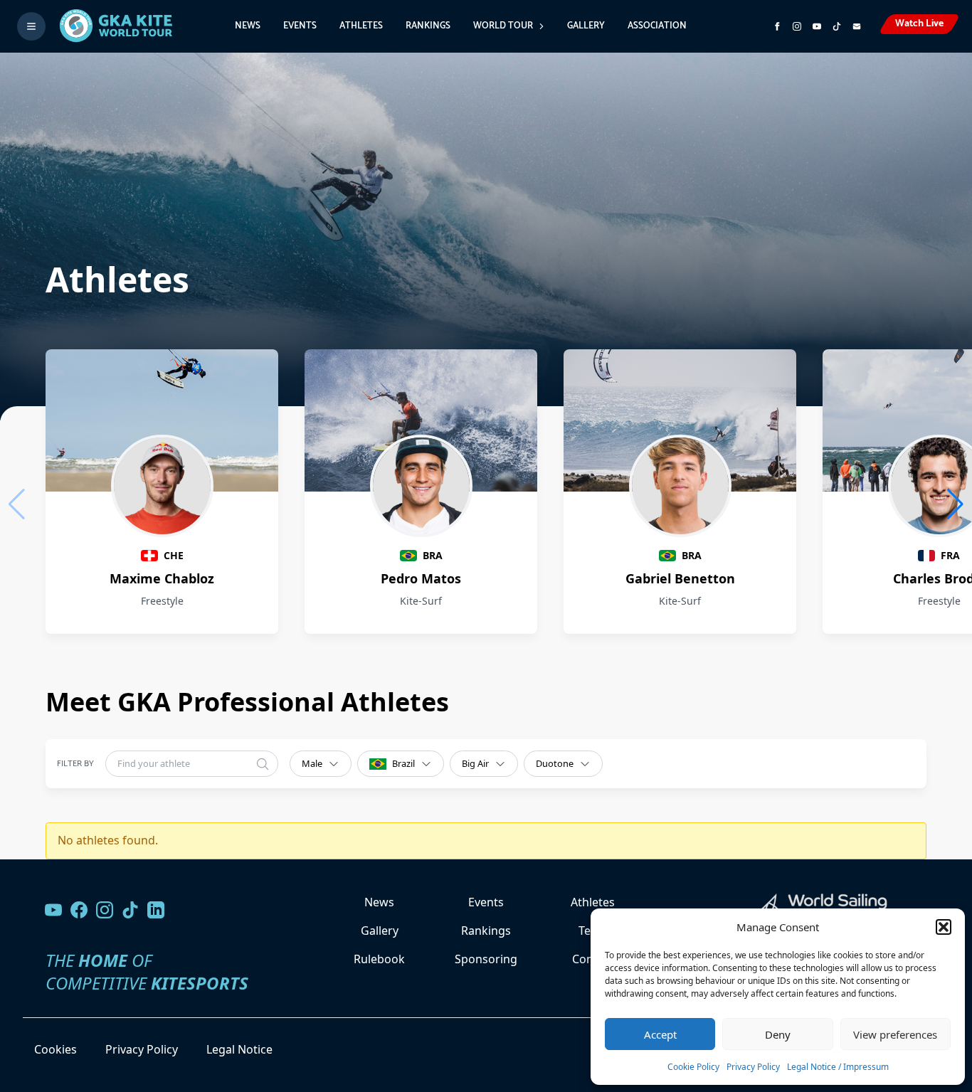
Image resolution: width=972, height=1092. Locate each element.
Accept (660, 1034)
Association (657, 25)
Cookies (55, 1049)
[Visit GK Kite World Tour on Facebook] (777, 26)
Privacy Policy (753, 1067)
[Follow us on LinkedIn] (155, 909)
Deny (778, 1034)
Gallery (586, 25)
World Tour (503, 25)
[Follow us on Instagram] (797, 26)
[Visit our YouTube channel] (53, 909)
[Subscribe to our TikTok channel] (837, 26)
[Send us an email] (856, 26)
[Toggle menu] (31, 26)
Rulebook (379, 959)
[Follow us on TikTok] (130, 909)
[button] (943, 927)
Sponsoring (486, 959)
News (247, 25)
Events (300, 25)
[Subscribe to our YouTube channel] (817, 26)
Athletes (361, 25)
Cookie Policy (693, 1067)
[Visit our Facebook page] (79, 909)
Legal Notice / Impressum (838, 1067)
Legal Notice (239, 1049)
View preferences (895, 1034)
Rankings (428, 25)
